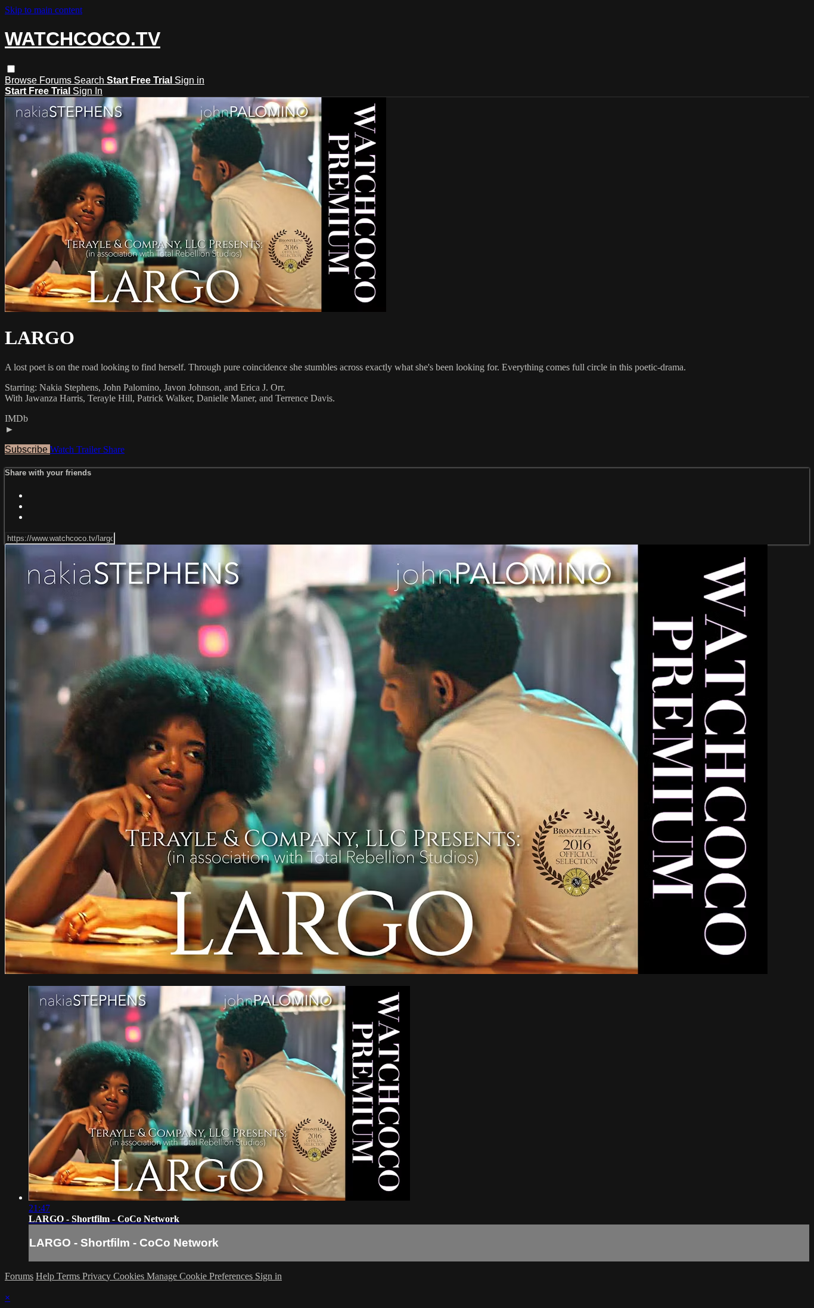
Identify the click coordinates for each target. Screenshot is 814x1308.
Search (90, 80)
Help (46, 1276)
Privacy (97, 1276)
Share (114, 449)
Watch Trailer (76, 449)
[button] (11, 69)
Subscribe (27, 449)
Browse (22, 80)
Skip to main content (43, 10)
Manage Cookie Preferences (201, 1276)
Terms (69, 1276)
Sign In (87, 91)
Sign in (189, 80)
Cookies (130, 1276)
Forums (56, 80)
